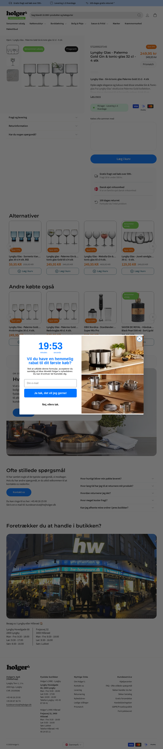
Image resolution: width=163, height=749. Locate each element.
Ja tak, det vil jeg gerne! (50, 393)
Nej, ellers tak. (50, 404)
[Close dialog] (139, 339)
